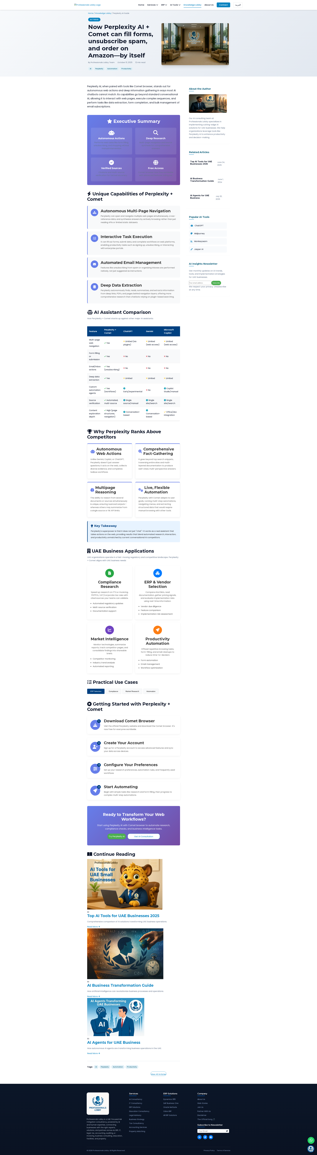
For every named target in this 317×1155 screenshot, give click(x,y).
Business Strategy (136, 1119)
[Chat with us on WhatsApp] (311, 1140)
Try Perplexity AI (117, 836)
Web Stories (202, 1103)
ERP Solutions (134, 1107)
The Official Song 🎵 (206, 1119)
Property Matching (137, 1131)
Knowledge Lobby (192, 4)
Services (151, 4)
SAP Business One (170, 1103)
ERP (163, 4)
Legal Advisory (135, 1115)
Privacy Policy (209, 1150)
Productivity (132, 1067)
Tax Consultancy (136, 1123)
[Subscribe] (227, 1131)
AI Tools (174, 4)
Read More (92, 926)
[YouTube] (211, 1137)
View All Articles (158, 1074)
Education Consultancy (139, 1111)
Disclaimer (201, 1115)
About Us (209, 4)
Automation (150, 691)
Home (141, 4)
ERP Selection (95, 691)
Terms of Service (223, 1150)
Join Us (200, 1107)
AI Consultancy (135, 1099)
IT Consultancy (135, 1103)
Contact (223, 4)
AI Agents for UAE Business (113, 1042)
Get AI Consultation (143, 836)
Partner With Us (204, 1111)
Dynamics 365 (169, 1099)
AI (96, 1067)
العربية (238, 4)
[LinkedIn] (199, 1137)
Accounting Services (138, 1127)
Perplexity (105, 1067)
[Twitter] (205, 1137)
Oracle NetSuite (170, 1107)
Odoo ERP (167, 1111)
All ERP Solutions (170, 1115)
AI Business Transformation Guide (120, 985)
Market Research (132, 691)
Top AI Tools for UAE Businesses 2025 (123, 915)
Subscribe (216, 283)
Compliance (113, 691)
